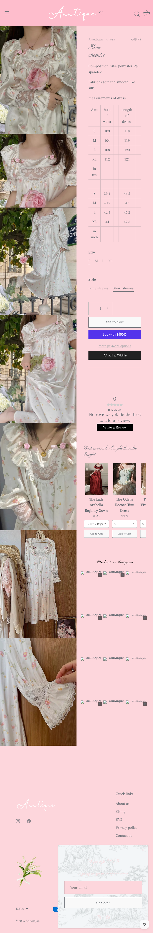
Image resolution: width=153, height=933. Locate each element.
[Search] (136, 13)
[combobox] (96, 524)
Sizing (120, 811)
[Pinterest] (108, 917)
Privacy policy (126, 827)
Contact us (124, 835)
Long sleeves (98, 288)
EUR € (20, 909)
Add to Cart (115, 322)
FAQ (119, 819)
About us (122, 803)
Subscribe (103, 902)
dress (110, 39)
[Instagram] (99, 917)
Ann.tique (96, 39)
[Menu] (7, 13)
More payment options (115, 346)
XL (110, 261)
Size (91, 252)
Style (92, 279)
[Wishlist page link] (101, 13)
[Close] (143, 850)
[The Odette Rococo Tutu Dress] (124, 479)
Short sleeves (123, 288)
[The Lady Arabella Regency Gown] (96, 479)
